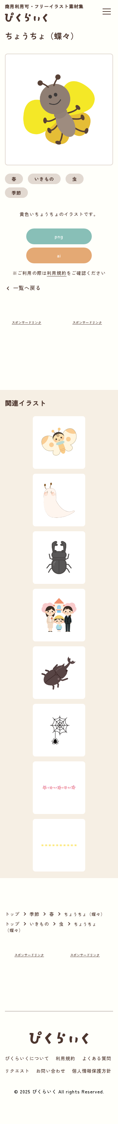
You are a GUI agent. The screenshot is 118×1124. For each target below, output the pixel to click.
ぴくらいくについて (27, 1058)
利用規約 (57, 273)
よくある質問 (96, 1058)
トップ (12, 914)
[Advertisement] (26, 346)
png (59, 236)
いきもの (44, 179)
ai (59, 255)
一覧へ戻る (27, 288)
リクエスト (17, 1070)
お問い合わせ (51, 1070)
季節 (16, 192)
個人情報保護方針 (91, 1070)
